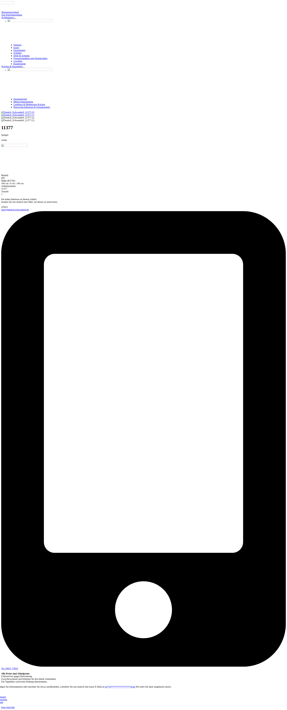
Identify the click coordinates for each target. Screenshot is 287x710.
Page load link (8, 707)
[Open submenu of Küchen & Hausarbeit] (23, 67)
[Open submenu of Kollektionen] (15, 18)
